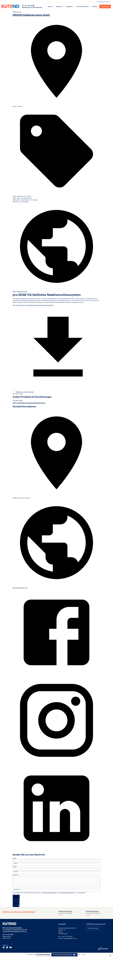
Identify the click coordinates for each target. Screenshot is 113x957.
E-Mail (14, 866)
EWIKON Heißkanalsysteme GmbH (31, 15)
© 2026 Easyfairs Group (32, 954)
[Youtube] (11, 947)
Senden (19, 899)
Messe (50, 6)
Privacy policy (69, 954)
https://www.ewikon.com (20, 291)
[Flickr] (7, 947)
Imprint (84, 954)
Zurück (18, 905)
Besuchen (59, 6)
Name (14, 858)
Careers (48, 954)
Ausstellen (69, 6)
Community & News (82, 6)
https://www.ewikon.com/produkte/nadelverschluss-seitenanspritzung (33, 305)
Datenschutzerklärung (49, 892)
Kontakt (94, 6)
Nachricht (15, 874)
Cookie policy (77, 954)
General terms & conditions (58, 954)
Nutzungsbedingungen (67, 892)
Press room (42, 954)
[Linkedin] (4, 947)
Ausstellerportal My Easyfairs (103, 1)
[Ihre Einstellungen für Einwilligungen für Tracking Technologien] (110, 955)
